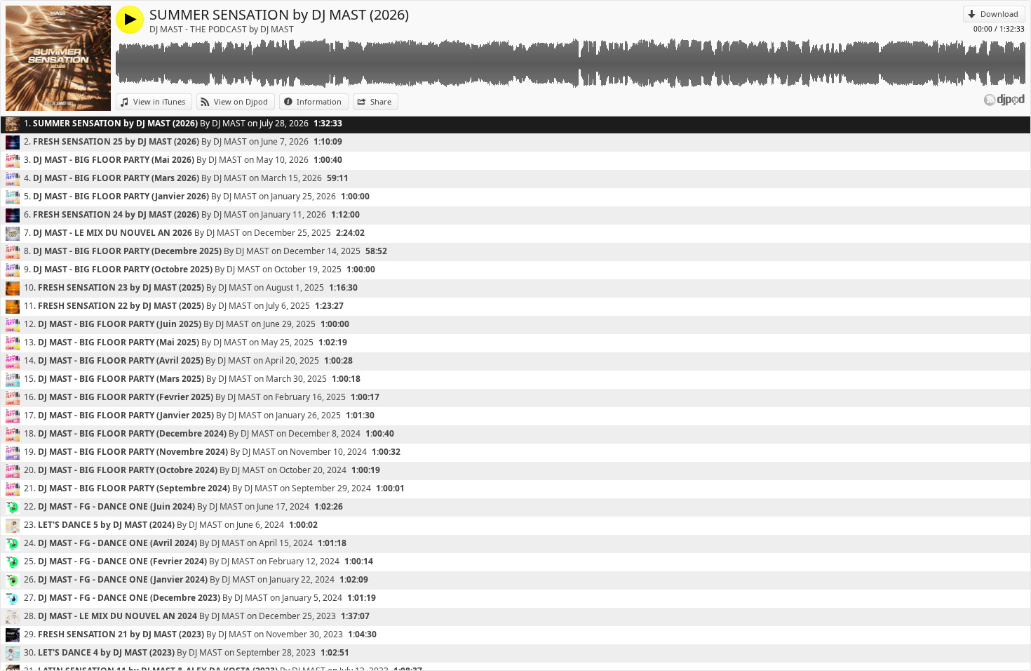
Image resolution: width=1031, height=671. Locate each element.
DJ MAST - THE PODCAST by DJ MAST (221, 29)
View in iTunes (159, 101)
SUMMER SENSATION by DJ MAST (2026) (279, 14)
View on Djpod (241, 101)
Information (319, 101)
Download (999, 13)
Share (380, 101)
